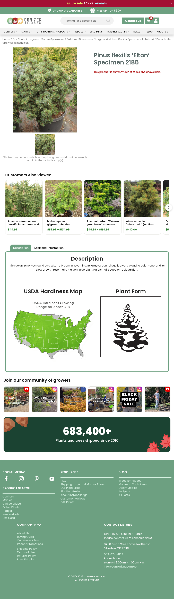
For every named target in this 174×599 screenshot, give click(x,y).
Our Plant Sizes (70, 488)
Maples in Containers (133, 484)
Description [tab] (21, 248)
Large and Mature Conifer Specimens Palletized (124, 39)
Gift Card (9, 518)
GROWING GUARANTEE (67, 10)
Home (6, 39)
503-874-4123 (113, 554)
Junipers (124, 491)
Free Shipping (26, 559)
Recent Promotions (30, 544)
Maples (7, 500)
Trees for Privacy (130, 481)
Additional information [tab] (49, 248)
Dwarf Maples (128, 488)
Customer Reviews (72, 499)
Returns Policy (26, 556)
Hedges (8, 511)
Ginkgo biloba (12, 504)
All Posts (124, 495)
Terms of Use (26, 552)
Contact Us (133, 21)
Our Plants (19, 39)
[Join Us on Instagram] (21, 481)
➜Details (101, 3)
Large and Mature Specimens (46, 39)
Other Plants (11, 507)
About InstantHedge (74, 495)
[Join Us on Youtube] (51, 481)
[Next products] (168, 207)
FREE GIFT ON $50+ (109, 10)
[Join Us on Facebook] (6, 481)
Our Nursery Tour (28, 540)
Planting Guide (70, 491)
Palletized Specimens (80, 39)
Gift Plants (67, 502)
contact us (121, 538)
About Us (23, 533)
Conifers (8, 496)
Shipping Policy (27, 549)
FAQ (63, 481)
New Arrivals (11, 514)
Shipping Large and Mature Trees (82, 484)
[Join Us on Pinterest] (36, 481)
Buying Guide (25, 537)
